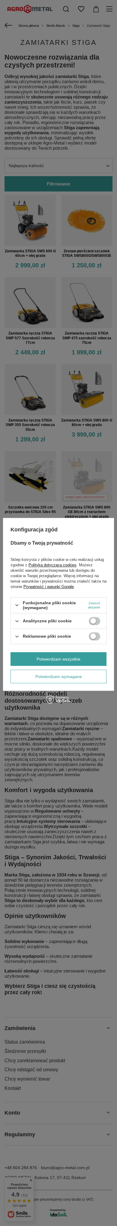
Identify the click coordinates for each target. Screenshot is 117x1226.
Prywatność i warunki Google (48, 586)
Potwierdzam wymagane (58, 676)
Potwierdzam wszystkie (58, 659)
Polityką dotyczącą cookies (52, 565)
